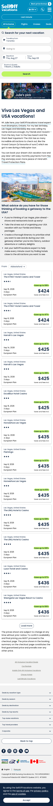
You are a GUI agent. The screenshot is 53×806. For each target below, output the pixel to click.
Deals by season (8, 699)
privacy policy (41, 790)
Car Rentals (26, 666)
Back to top (26, 741)
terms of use (22, 790)
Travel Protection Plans (13, 162)
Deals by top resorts (10, 712)
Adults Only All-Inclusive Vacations (26, 670)
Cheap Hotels (26, 674)
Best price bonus (39, 3)
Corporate (6, 731)
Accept (26, 800)
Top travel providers (10, 725)
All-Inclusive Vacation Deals (26, 662)
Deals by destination (10, 705)
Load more (26, 625)
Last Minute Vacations (26, 679)
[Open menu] (49, 9)
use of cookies (18, 793)
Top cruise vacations (10, 718)
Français (17, 769)
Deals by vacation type (11, 693)
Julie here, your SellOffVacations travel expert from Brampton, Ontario (26, 124)
